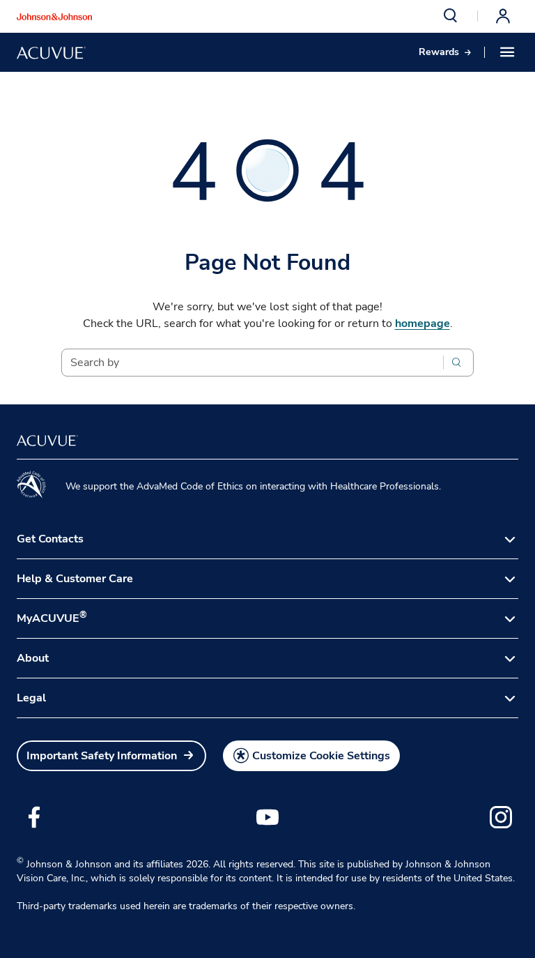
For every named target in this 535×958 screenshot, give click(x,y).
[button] (450, 16)
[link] (444, 52)
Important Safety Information (101, 755)
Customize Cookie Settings (321, 755)
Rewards (439, 52)
